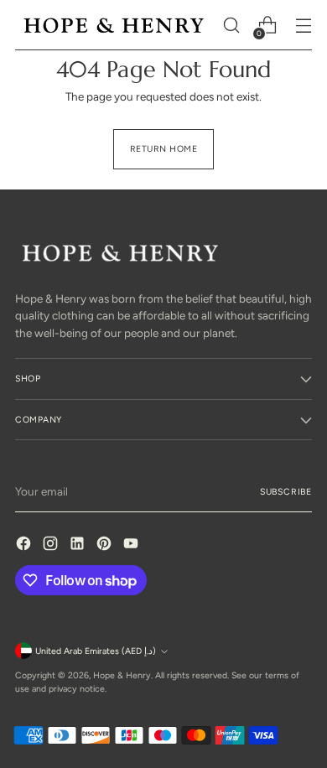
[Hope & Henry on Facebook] (25, 545)
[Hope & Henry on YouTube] (132, 545)
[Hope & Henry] (114, 25)
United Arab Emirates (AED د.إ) (95, 651)
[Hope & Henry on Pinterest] (106, 545)
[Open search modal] (231, 25)
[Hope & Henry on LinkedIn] (79, 545)
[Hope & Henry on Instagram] (52, 545)
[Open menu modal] (303, 25)
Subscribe (286, 491)
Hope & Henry (122, 675)
